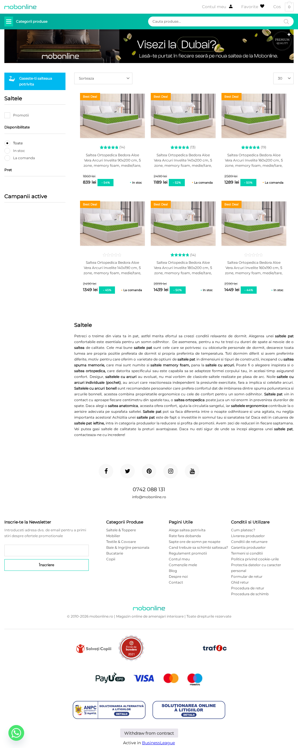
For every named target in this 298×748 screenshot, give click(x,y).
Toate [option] (18, 143)
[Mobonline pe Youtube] (192, 471)
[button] (283, 78)
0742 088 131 (149, 489)
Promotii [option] (21, 115)
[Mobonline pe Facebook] (106, 471)
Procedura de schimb (250, 594)
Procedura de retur (247, 588)
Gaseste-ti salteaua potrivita (35, 81)
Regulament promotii (188, 553)
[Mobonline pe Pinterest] (149, 471)
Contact (176, 582)
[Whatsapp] (16, 733)
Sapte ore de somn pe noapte (194, 541)
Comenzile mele (183, 565)
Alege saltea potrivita (187, 530)
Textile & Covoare (121, 541)
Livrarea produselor (248, 536)
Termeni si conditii (247, 553)
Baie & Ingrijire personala (127, 547)
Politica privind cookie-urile (255, 559)
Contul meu (214, 6)
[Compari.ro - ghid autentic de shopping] (173, 657)
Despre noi (178, 576)
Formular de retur (246, 576)
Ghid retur (240, 582)
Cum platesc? (243, 530)
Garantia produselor (248, 547)
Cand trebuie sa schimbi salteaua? (198, 547)
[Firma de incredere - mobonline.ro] (131, 659)
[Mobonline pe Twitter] (127, 471)
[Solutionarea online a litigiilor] (188, 710)
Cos (281, 6)
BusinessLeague (158, 742)
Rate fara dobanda (185, 536)
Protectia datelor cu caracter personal (256, 568)
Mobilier (113, 536)
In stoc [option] (19, 150)
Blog (173, 570)
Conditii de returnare (249, 541)
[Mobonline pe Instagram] (170, 471)
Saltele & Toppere (121, 530)
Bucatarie (114, 553)
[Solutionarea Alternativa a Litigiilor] (109, 710)
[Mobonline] (20, 6)
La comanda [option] (24, 158)
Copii (110, 559)
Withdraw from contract (149, 733)
